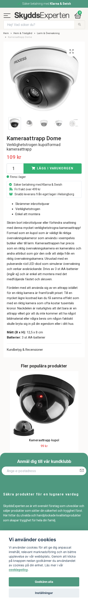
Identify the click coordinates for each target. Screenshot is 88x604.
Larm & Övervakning (48, 43)
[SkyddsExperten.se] (48, 17)
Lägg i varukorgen (55, 178)
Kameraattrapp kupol (44, 450)
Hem (6, 43)
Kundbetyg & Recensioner (25, 359)
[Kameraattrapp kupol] (44, 415)
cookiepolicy (18, 569)
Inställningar (44, 593)
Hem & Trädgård (22, 43)
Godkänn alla (44, 581)
